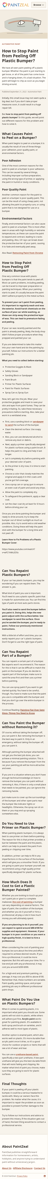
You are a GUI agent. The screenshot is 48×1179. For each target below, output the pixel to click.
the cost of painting (22, 936)
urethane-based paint (27, 1092)
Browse (35, 11)
